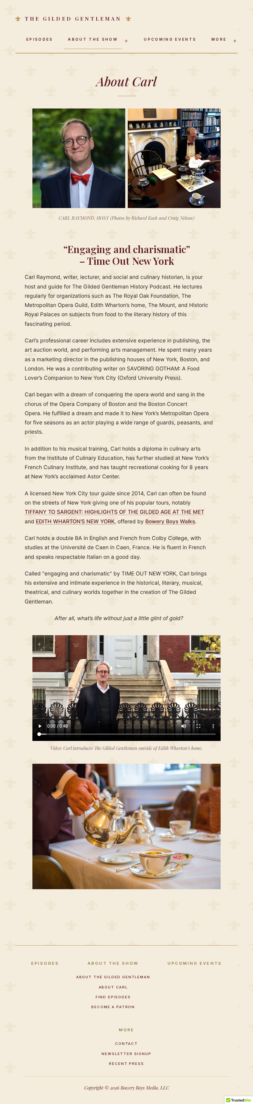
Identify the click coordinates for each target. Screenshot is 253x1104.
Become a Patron (113, 1007)
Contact (126, 1043)
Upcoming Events (170, 39)
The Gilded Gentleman (73, 18)
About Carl (113, 987)
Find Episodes (113, 997)
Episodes (39, 39)
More (218, 39)
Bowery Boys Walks (170, 521)
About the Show (93, 39)
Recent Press (126, 1063)
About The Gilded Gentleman (113, 977)
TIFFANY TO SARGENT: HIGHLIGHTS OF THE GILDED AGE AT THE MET (114, 512)
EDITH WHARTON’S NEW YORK (75, 521)
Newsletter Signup (126, 1054)
